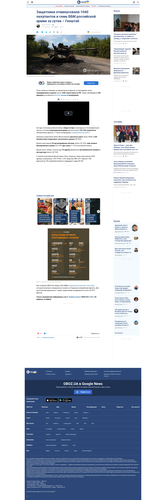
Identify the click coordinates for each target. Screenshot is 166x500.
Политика (45, 407)
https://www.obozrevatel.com (83, 458)
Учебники (55, 423)
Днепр (76, 412)
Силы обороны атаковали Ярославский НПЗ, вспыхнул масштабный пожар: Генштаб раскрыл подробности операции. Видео (125, 164)
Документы (68, 374)
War (53, 24)
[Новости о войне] (79, 338)
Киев (47, 412)
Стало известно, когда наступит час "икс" (125, 41)
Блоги (103, 407)
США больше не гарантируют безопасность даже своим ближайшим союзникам (126, 153)
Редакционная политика (48, 337)
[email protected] (46, 487)
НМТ (92, 423)
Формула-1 (85, 418)
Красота (67, 450)
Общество (120, 407)
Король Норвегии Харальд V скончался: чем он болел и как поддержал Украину (125, 180)
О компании (49, 371)
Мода (75, 450)
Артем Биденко (118, 255)
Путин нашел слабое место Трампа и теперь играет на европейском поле (122, 300)
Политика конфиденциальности (112, 371)
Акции (72, 429)
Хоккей (68, 418)
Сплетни (57, 450)
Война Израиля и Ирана (83, 6)
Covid (74, 445)
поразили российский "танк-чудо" (82, 286)
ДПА (77, 423)
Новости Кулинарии (71, 434)
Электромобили (61, 429)
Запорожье (66, 412)
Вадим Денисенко (119, 231)
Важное (117, 11)
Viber (92, 297)
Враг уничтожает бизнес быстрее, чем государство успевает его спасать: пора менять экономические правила (123, 250)
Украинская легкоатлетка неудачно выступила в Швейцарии (121, 77)
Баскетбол (57, 418)
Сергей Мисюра (119, 327)
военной (60, 95)
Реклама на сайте (50, 374)
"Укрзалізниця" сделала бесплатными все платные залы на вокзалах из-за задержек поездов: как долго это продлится (122, 51)
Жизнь (74, 407)
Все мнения (118, 333)
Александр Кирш (119, 316)
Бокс (76, 418)
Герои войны (59, 6)
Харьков (56, 412)
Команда (67, 371)
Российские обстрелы (104, 6)
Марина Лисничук (46, 24)
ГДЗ (47, 423)
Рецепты (48, 434)
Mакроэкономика (66, 439)
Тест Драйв (49, 429)
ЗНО (85, 423)
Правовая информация (91, 371)
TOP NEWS (118, 122)
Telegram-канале (74, 297)
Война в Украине (69, 6)
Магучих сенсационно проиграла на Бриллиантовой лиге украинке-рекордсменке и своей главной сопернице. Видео (122, 71)
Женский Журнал (87, 450)
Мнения (117, 221)
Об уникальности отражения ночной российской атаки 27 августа (121, 323)
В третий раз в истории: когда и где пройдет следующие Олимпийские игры (123, 288)
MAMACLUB (65, 445)
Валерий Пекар (118, 304)
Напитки (58, 434)
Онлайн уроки (67, 423)
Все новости (136, 407)
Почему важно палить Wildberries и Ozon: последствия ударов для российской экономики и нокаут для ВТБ (123, 239)
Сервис (81, 429)
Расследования (92, 407)
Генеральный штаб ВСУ (81, 133)
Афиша (48, 450)
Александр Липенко (120, 292)
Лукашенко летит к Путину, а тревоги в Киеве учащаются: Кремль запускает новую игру (121, 227)
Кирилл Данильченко (120, 243)
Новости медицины (51, 445)
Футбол (48, 418)
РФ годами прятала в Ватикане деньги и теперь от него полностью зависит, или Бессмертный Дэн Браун (123, 311)
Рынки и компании (51, 439)
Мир (57, 407)
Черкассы (85, 412)
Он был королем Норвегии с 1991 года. (125, 184)
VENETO (94, 6)
